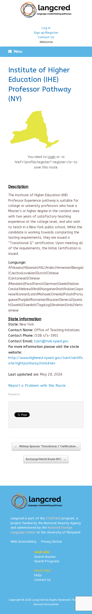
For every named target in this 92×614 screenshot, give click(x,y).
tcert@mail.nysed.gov (51, 341)
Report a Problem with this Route (37, 385)
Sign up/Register (46, 32)
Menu (18, 52)
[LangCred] (46, 10)
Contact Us (46, 37)
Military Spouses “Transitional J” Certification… (46, 446)
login (51, 157)
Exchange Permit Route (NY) (46, 459)
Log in (46, 28)
